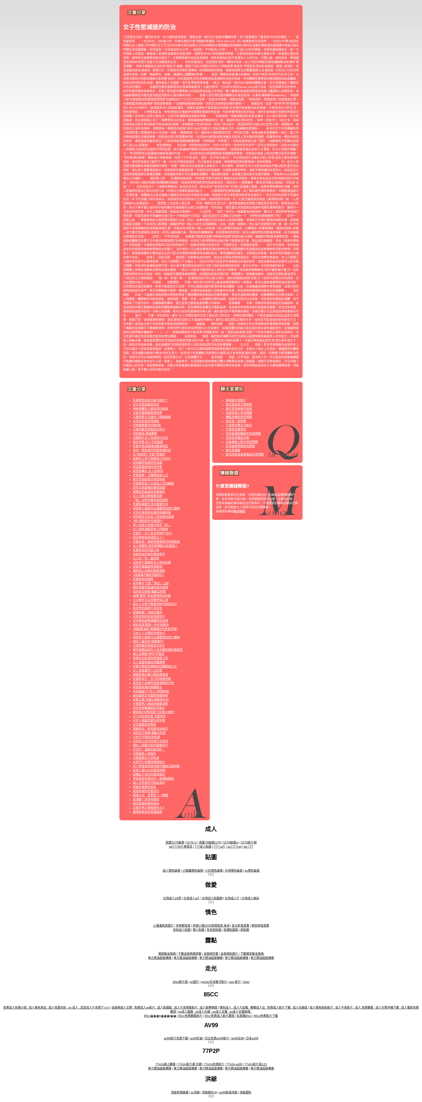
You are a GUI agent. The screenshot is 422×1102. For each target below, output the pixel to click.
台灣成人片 (232, 898)
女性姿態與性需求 (144, 724)
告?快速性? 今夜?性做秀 (149, 454)
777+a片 (219, 846)
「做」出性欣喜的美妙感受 (150, 500)
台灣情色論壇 (234, 870)
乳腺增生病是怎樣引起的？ (150, 400)
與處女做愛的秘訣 (144, 787)
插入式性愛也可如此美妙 (149, 783)
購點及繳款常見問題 (239, 417)
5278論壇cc (231, 842)
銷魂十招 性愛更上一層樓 (150, 795)
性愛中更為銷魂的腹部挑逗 (150, 446)
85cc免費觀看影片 (190, 1016)
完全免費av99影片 (217, 1038)
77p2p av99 (234, 1064)
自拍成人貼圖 (181, 930)
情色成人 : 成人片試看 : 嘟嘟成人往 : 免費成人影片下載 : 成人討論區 (263, 1007)
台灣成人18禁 (172, 898)
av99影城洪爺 (228, 1092)
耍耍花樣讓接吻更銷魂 (147, 566)
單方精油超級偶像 (159, 958)
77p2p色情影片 (214, 1064)
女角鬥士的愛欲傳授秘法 (149, 762)
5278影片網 (249, 842)
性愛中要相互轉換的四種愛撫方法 (155, 666)
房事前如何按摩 (143, 579)
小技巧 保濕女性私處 (146, 737)
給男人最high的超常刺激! (149, 770)
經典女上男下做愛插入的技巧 (152, 458)
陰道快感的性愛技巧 (146, 791)
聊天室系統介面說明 (239, 404)
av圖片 (194, 982)
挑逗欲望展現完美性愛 (147, 467)
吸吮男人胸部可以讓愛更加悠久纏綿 (156, 508)
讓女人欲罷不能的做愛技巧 (150, 745)
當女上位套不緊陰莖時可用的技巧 (155, 604)
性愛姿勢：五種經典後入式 (150, 475)
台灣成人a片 (191, 898)
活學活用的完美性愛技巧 (149, 616)
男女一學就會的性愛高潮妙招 (152, 450)
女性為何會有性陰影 (146, 421)
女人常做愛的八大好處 (147, 670)
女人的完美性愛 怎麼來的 (149, 716)
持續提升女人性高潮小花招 (150, 438)
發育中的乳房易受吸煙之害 (150, 658)
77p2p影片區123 (255, 1064)
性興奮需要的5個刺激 (147, 425)
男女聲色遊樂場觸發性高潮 (150, 621)
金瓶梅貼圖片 (229, 954)
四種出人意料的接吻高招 (149, 774)
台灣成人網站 (250, 898)
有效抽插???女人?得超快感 (151, 691)
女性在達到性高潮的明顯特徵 (152, 512)
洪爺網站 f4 (209, 1092)
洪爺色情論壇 (180, 1092)
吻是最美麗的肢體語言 (147, 687)
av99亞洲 (237, 1038)
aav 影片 (235, 982)
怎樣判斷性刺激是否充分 (149, 429)
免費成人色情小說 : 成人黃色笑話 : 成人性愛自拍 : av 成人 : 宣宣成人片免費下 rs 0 (56, 1007)
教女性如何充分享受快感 (149, 479)
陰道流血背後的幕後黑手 (149, 554)
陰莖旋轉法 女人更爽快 (148, 471)
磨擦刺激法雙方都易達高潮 (150, 675)
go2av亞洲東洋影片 (214, 982)
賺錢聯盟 (239, 511)
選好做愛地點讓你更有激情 (150, 587)
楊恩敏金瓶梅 (167, 954)
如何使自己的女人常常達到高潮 (153, 517)
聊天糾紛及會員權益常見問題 (245, 454)
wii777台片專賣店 (180, 846)
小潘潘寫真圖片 (163, 925)
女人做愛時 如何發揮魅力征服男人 (155, 546)
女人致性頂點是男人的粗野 (150, 529)
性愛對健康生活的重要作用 (150, 504)
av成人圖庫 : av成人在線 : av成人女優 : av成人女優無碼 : (215, 1011)
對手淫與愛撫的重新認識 (149, 488)
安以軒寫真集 (240, 925)
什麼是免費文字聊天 (239, 425)
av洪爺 (195, 1092)
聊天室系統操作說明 (239, 409)
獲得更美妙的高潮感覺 (147, 812)
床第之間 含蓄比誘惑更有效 (151, 699)
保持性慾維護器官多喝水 (149, 708)
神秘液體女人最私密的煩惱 (150, 409)
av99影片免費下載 (176, 1038)
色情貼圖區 (230, 930)
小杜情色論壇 (214, 870)
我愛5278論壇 (175, 842)
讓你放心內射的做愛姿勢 (149, 571)
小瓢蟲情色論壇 (192, 870)
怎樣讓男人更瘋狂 (144, 754)
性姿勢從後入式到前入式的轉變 (153, 483)
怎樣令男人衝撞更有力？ (149, 808)
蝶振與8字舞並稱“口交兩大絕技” (154, 712)
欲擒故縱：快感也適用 (147, 612)
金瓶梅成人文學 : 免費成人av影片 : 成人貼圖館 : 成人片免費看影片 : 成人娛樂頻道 (164, 1007)
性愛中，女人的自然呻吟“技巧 (152, 533)
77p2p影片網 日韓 (190, 1064)
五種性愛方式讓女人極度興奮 (152, 417)
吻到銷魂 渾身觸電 (145, 433)
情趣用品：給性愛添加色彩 (150, 729)
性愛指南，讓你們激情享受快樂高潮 (156, 542)
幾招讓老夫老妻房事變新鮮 (150, 695)
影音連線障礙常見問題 (240, 446)
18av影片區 (180, 982)
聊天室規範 (233, 450)
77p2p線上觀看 (165, 1064)
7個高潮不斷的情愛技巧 (148, 575)
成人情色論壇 (171, 870)
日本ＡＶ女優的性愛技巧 (149, 633)
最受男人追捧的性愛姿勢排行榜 (153, 683)
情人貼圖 (198, 930)
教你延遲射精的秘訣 (146, 803)
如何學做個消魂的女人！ (149, 537)
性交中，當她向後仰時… (149, 749)
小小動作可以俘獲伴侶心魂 (150, 600)
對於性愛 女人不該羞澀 (148, 442)
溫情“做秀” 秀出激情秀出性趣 (152, 596)
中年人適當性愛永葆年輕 (149, 720)
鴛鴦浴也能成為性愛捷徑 (149, 492)
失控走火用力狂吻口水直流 (150, 741)
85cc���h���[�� (160, 1016)
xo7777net (234, 846)
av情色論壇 (252, 870)
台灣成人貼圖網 (212, 898)
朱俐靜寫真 (183, 925)
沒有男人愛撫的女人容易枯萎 (152, 562)
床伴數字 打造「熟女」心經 (151, 583)
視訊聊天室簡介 (236, 400)
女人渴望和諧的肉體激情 (149, 662)
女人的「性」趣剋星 (146, 558)
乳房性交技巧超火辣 (146, 550)
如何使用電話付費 (237, 438)
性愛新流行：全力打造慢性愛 (152, 679)
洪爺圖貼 (245, 1092)
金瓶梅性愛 (211, 954)
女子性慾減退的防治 (146, 404)
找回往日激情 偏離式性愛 (149, 591)
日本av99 (252, 1038)
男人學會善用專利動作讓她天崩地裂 (156, 766)
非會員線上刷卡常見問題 (242, 442)
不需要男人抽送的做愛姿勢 (150, 704)
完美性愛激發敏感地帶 (147, 413)
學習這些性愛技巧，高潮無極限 (153, 778)
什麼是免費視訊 (236, 429)
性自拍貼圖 (214, 930)
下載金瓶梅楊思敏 (189, 954)
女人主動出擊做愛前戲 (147, 496)
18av (246, 982)
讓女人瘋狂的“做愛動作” (148, 641)
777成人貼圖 (203, 846)
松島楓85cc (244, 1016)
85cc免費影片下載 (266, 1016)
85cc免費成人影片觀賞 (219, 1016)
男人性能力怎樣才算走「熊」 (152, 525)
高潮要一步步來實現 (146, 799)
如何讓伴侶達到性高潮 (147, 463)
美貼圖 (244, 930)
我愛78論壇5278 (210, 842)
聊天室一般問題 (236, 421)
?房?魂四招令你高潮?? (148, 521)
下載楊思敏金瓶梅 (252, 954)
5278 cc (191, 842)
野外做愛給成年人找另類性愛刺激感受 (158, 650)
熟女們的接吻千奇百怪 (147, 608)
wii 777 (248, 846)
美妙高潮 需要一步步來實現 (151, 625)
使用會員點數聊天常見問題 (243, 433)
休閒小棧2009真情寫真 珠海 (211, 925)
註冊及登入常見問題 (239, 413)
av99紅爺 (196, 1038)
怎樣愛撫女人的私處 (146, 758)
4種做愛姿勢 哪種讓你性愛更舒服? (155, 629)
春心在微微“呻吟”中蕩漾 (148, 654)
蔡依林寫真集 (260, 925)
